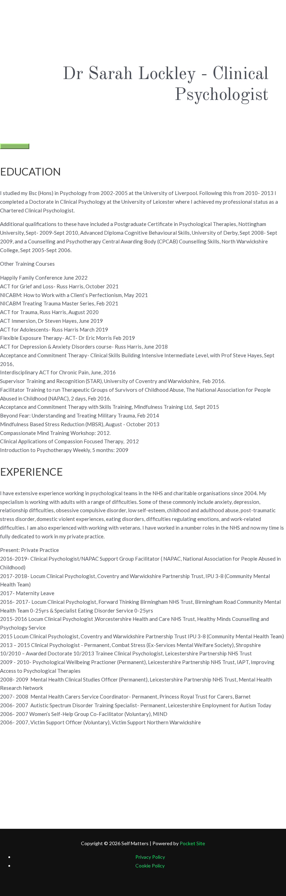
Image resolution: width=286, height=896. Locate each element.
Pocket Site (192, 843)
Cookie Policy (150, 865)
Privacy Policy (150, 857)
